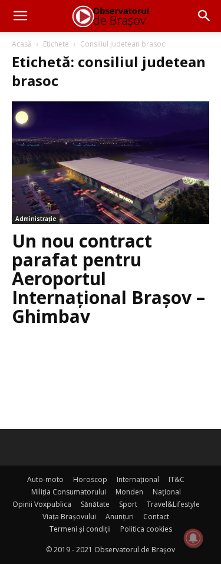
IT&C (176, 479)
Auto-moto (45, 479)
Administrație (35, 219)
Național (167, 492)
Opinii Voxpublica (41, 504)
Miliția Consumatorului (68, 492)
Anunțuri (119, 517)
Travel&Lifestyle (173, 504)
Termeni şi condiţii (80, 529)
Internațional (138, 479)
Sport (128, 504)
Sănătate (95, 504)
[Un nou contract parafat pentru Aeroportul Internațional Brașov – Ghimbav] (110, 162)
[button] (20, 16)
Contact (156, 517)
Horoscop (90, 479)
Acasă (22, 44)
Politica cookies (146, 529)
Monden (129, 492)
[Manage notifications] (193, 538)
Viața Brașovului (69, 517)
